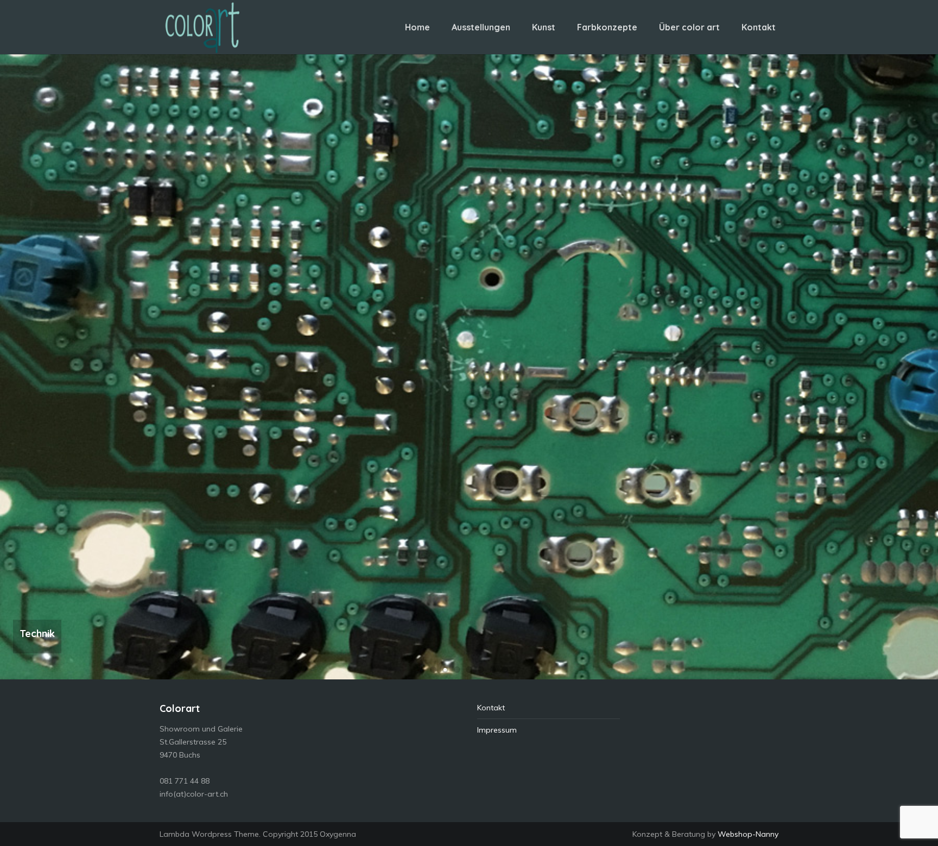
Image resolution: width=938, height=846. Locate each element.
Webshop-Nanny (748, 834)
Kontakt (758, 27)
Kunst (543, 27)
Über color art (689, 27)
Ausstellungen (481, 27)
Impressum (497, 730)
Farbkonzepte (607, 27)
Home (417, 27)
